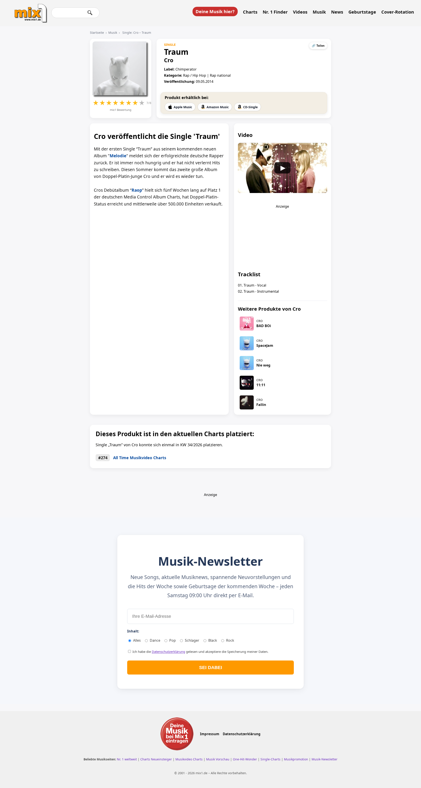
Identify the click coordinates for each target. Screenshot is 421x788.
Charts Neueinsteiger (156, 759)
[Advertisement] (282, 236)
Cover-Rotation (397, 12)
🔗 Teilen (318, 45)
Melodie (118, 156)
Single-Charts (270, 759)
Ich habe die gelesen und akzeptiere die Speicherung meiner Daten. (200, 651)
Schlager (192, 640)
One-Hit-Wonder (245, 759)
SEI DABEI (210, 667)
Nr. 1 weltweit (127, 759)
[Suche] (90, 13)
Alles (137, 640)
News (337, 12)
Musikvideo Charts (189, 759)
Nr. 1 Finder (275, 12)
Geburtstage (362, 12)
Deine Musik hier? (215, 11)
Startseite (97, 32)
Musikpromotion (296, 759)
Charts (250, 12)
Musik (319, 12)
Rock (230, 640)
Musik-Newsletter (324, 759)
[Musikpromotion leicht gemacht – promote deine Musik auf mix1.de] (177, 733)
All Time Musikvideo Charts (139, 457)
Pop (172, 640)
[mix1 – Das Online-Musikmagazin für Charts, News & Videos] (29, 10)
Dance (155, 640)
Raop (137, 190)
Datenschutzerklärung (168, 651)
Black (212, 640)
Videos (300, 12)
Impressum (209, 734)
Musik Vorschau (218, 759)
